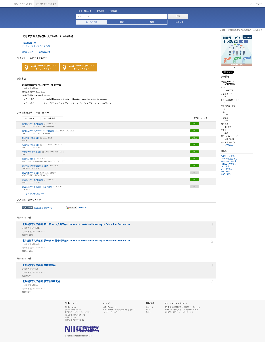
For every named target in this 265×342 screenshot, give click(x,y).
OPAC (194, 124)
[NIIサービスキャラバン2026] (236, 50)
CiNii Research (109, 307)
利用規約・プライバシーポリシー (79, 312)
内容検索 (113, 11)
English (259, 4)
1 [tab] (235, 67)
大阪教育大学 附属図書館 (32, 180)
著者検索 (100, 11)
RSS (148, 310)
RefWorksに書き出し (229, 156)
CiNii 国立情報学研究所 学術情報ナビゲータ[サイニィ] (6, 3)
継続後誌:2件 (44, 52)
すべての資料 (91, 22)
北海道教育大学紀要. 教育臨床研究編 (41, 281)
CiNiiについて (71, 307)
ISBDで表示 (226, 174)
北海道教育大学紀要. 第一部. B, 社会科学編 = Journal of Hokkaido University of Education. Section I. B (76, 240)
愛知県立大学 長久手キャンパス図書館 (38, 131)
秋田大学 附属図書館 (30, 138)
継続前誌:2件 (27, 52)
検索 (178, 16)
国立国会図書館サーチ (43, 208)
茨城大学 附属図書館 (30, 145)
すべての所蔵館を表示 (35, 194)
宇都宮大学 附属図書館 (31, 152)
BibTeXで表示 (226, 169)
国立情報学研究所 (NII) (74, 320)
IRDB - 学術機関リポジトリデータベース (181, 310)
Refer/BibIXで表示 (228, 164)
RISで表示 (225, 166)
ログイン (248, 4)
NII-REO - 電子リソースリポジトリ (179, 312)
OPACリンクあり (201, 118)
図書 (122, 22)
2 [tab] (240, 67)
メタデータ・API (110, 312)
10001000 (229, 145)
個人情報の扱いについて (75, 315)
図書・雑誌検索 (85, 11)
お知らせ (149, 307)
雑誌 (152, 22)
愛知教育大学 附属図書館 (32, 124)
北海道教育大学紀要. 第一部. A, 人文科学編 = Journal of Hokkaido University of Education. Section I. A (76, 224)
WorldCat (82, 208)
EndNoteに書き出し (229, 159)
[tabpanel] (236, 50)
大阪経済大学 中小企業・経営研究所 (37, 187)
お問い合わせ (70, 317)
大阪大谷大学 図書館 (30, 173)
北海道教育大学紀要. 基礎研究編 (39, 265)
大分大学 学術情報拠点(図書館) (35, 166)
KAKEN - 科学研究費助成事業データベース (182, 307)
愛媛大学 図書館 (28, 159)
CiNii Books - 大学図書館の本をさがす (119, 310)
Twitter (148, 312)
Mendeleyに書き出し (229, 161)
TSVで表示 (225, 172)
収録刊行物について (73, 310)
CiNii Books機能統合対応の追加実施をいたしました (241, 30)
